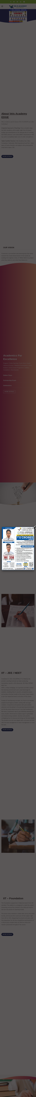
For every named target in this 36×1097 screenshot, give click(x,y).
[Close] (34, 527)
